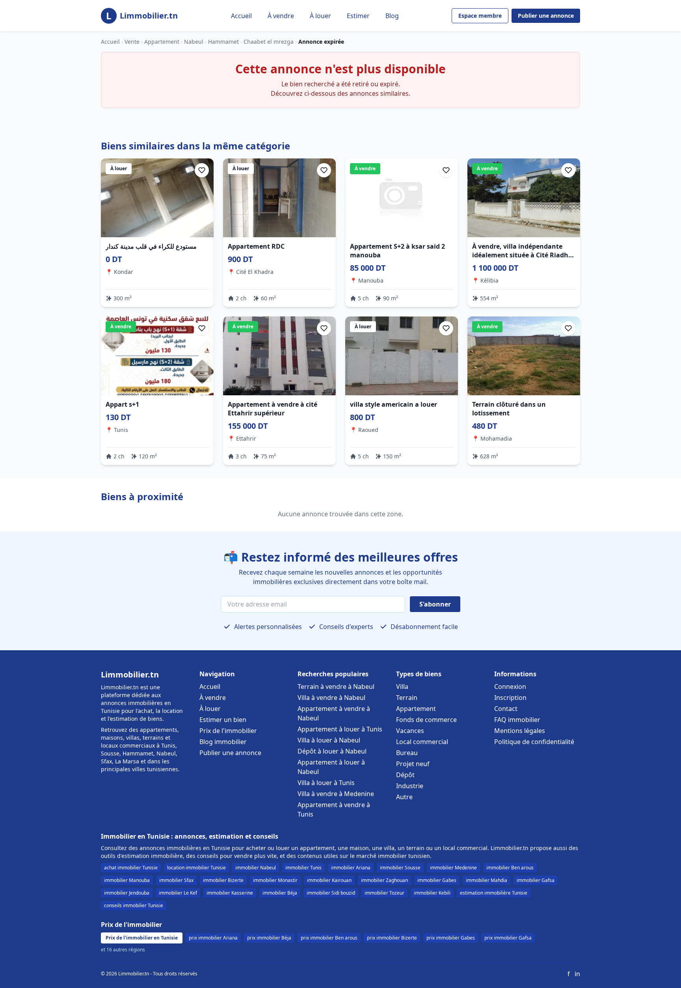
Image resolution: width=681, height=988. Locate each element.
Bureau (407, 752)
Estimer (358, 15)
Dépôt (405, 774)
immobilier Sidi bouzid (331, 892)
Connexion (510, 686)
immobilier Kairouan (329, 880)
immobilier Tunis (303, 867)
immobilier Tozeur (384, 892)
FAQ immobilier (517, 719)
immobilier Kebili (432, 892)
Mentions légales (519, 730)
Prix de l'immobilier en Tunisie (142, 937)
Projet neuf (413, 763)
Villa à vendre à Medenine (336, 793)
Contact (505, 708)
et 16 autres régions (123, 950)
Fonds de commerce (426, 719)
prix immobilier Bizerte (392, 937)
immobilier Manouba (127, 880)
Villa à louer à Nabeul (329, 740)
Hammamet (223, 41)
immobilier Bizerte (223, 880)
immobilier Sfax (176, 880)
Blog (392, 15)
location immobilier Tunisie (196, 867)
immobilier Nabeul (255, 867)
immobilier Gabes (436, 880)
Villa (402, 686)
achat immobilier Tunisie (131, 867)
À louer (320, 15)
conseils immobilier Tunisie (133, 905)
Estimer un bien (222, 719)
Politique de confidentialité (534, 741)
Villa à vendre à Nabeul (331, 697)
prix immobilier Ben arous (329, 937)
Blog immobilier (223, 741)
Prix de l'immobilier (228, 730)
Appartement (161, 41)
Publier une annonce (546, 15)
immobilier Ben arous (510, 867)
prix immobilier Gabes (450, 937)
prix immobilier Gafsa (508, 937)
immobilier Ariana (350, 867)
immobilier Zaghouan (384, 880)
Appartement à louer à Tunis (340, 729)
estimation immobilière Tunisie (493, 892)
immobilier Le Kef (178, 892)
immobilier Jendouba (126, 892)
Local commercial (422, 741)
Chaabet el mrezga (269, 41)
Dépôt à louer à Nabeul (332, 751)
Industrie (409, 785)
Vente (132, 41)
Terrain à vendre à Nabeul (336, 686)
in (577, 973)
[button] (202, 170)
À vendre (281, 15)
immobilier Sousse (400, 867)
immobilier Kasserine (230, 892)
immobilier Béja (279, 892)
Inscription (510, 697)
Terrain (406, 697)
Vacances (410, 730)
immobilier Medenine (453, 867)
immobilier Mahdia (486, 880)
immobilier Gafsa (535, 880)
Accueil (241, 15)
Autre (404, 797)
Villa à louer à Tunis (326, 782)
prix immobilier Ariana (213, 937)
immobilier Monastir (275, 880)
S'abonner (435, 604)
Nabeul (193, 41)
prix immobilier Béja (269, 937)
